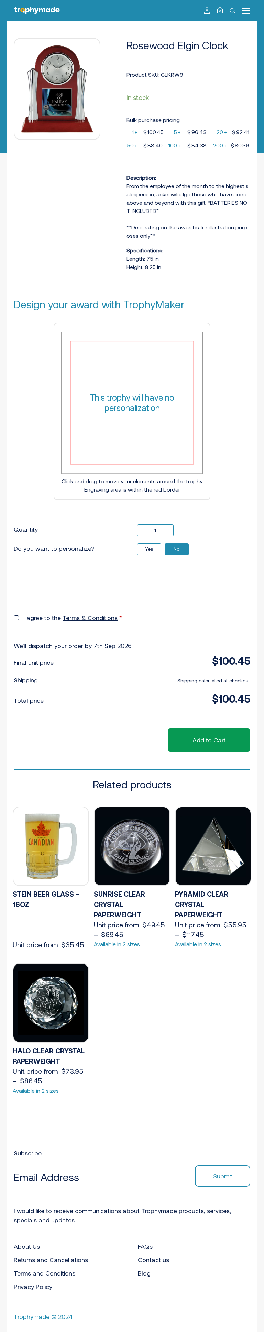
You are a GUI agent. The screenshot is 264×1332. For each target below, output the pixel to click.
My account (207, 10)
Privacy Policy (33, 1286)
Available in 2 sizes (117, 944)
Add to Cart (209, 740)
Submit (222, 1176)
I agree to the (72, 617)
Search (233, 10)
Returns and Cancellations (51, 1259)
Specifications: (144, 250)
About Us (27, 1246)
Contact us (153, 1259)
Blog (144, 1273)
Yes (149, 549)
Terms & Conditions (90, 617)
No (177, 549)
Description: (141, 177)
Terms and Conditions (44, 1273)
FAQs (145, 1246)
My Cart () (220, 11)
